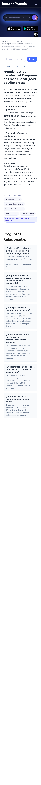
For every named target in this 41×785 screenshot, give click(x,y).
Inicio (4, 41)
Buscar (32, 59)
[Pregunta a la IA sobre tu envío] (36, 34)
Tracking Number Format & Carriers (16, 43)
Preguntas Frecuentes (17, 41)
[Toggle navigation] (36, 4)
